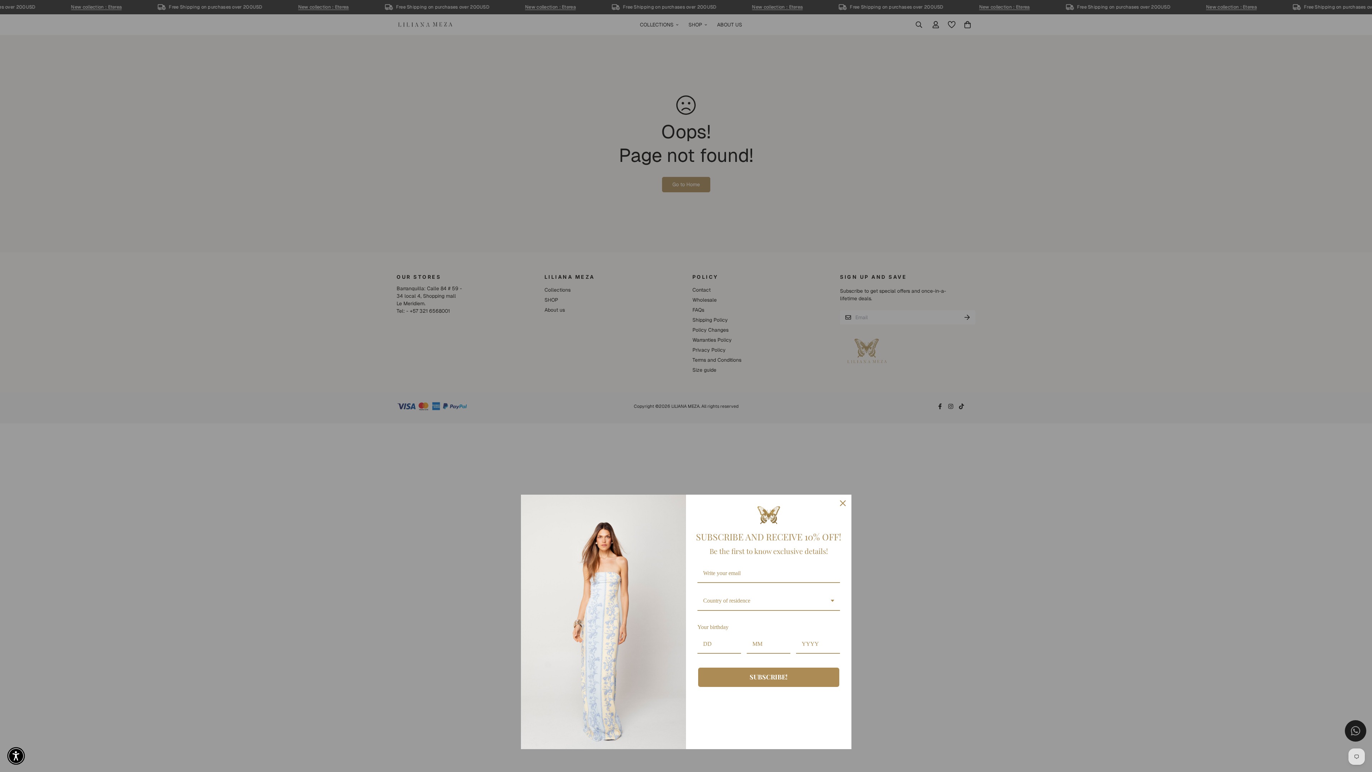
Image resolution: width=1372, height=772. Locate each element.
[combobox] (768, 601)
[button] (16, 756)
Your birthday (713, 627)
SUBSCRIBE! (768, 677)
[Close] (842, 503)
